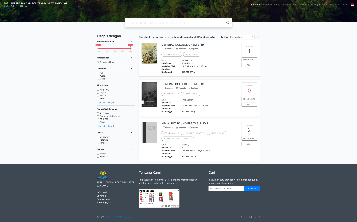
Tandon (103, 143)
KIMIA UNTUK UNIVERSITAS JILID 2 (184, 123)
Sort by (224, 37)
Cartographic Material (110, 116)
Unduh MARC (249, 59)
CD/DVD (103, 92)
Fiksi (102, 98)
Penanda (182, 49)
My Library (104, 137)
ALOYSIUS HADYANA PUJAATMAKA (178, 139)
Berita (277, 4)
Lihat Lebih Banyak (105, 102)
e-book (103, 95)
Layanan (101, 195)
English (103, 153)
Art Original (105, 113)
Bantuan (286, 4)
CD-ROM (104, 119)
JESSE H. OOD (191, 54)
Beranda (255, 4)
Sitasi (249, 65)
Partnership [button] (331, 4)
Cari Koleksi (252, 188)
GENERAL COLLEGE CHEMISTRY (183, 44)
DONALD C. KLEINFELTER (195, 133)
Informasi (267, 4)
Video (102, 79)
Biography (104, 89)
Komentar (169, 49)
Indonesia (104, 156)
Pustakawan (299, 4)
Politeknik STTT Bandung (118, 217)
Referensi (104, 140)
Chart (102, 122)
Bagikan (194, 49)
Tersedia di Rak (107, 62)
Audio (102, 76)
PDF (101, 73)
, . (172, 54)
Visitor (345, 4)
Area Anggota (315, 4)
